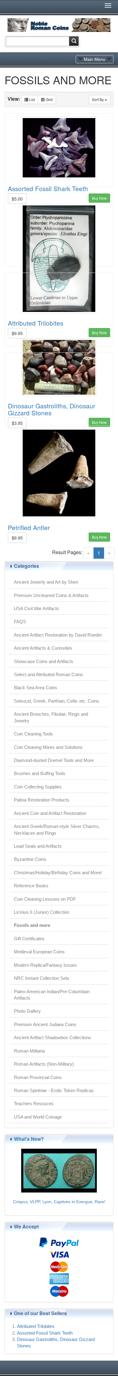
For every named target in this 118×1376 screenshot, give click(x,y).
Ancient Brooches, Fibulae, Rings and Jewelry (51, 717)
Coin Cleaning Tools (33, 733)
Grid (49, 99)
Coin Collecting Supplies (38, 786)
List (31, 99)
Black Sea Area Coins (35, 687)
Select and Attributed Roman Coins (48, 674)
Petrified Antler (29, 527)
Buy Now (99, 537)
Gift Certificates (29, 938)
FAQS (20, 621)
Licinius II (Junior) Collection (41, 912)
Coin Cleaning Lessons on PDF (45, 899)
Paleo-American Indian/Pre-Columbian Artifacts (52, 995)
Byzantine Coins (30, 859)
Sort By (98, 99)
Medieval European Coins (39, 951)
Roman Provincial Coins (38, 1077)
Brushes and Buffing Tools (39, 773)
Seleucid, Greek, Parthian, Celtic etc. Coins (56, 701)
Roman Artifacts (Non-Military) (44, 1064)
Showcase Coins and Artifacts (43, 661)
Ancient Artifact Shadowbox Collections (52, 1037)
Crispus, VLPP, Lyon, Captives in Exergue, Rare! (59, 1201)
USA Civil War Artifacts (36, 608)
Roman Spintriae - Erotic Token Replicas (54, 1090)
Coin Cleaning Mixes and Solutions (48, 747)
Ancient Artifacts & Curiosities (43, 648)
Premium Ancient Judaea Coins (45, 1024)
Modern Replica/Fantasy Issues (45, 965)
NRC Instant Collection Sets (41, 978)
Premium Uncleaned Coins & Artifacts (51, 595)
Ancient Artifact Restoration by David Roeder (58, 634)
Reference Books (31, 885)
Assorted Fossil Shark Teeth (48, 188)
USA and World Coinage (38, 1116)
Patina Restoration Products (41, 799)
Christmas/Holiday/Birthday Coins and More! (58, 872)
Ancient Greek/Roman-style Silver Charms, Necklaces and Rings (57, 829)
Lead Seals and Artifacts (38, 846)
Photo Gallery (27, 1011)
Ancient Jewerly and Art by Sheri (46, 582)
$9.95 (17, 538)
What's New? (29, 1138)
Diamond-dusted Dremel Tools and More (54, 760)
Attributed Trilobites (35, 1326)
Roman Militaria (29, 1050)
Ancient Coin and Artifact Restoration (50, 813)
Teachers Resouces (34, 1103)
